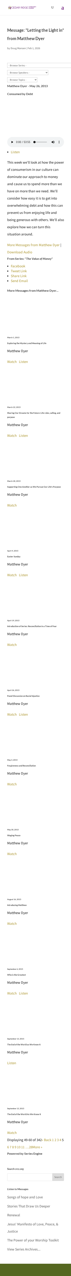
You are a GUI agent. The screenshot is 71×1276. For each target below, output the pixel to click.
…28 (28, 1147)
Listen (15, 152)
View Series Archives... (24, 1249)
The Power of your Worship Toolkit (33, 1240)
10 (18, 1147)
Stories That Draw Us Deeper (28, 1206)
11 (23, 1147)
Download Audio (19, 252)
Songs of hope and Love (25, 1197)
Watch (12, 361)
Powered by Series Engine (24, 1153)
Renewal (13, 1215)
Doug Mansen (18, 48)
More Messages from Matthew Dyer (33, 245)
